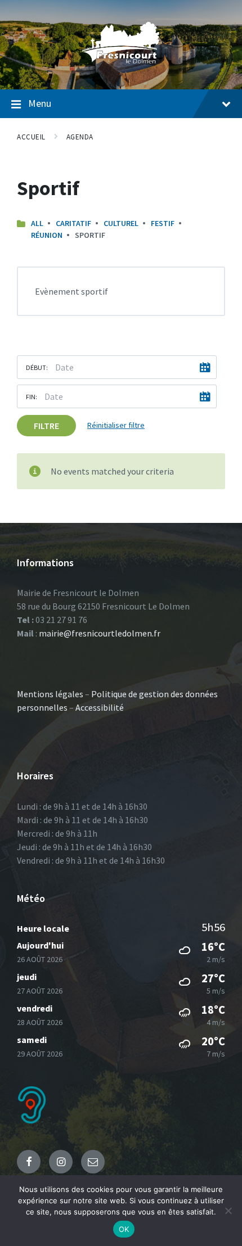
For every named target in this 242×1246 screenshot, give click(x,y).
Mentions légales (50, 693)
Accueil (31, 137)
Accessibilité (99, 707)
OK (124, 1229)
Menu (39, 103)
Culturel (121, 223)
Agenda (79, 137)
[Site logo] (121, 67)
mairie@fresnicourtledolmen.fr (99, 633)
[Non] (228, 1210)
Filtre (46, 425)
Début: (37, 367)
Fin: (31, 396)
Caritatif (73, 223)
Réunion (46, 235)
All (37, 223)
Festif (162, 223)
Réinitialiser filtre (116, 425)
